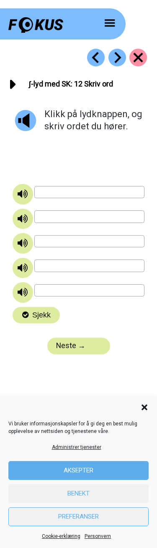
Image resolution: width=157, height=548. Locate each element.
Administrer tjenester (76, 447)
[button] (144, 407)
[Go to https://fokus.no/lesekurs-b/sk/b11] (95, 57)
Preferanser (78, 516)
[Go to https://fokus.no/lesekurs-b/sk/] (138, 57)
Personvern (98, 536)
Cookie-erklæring (61, 536)
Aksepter (78, 470)
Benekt (78, 493)
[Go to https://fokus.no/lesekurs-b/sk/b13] (117, 57)
